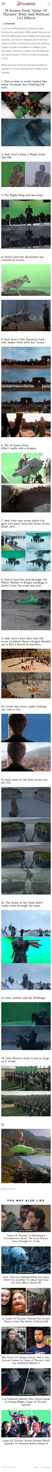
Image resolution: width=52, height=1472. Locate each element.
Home (36, 1467)
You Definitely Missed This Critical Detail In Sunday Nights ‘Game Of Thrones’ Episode (26, 1401)
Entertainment (26, 1231)
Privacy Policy (46, 1467)
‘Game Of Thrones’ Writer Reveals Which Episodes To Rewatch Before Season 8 (26, 1442)
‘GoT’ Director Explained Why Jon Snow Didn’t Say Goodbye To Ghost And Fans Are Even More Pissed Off (26, 1280)
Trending (26, 1436)
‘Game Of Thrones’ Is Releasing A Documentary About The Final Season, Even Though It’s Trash (26, 1238)
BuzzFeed (10, 1189)
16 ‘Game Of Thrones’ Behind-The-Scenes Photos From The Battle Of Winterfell (26, 1320)
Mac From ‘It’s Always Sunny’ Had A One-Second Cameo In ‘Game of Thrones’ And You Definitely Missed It (26, 1360)
